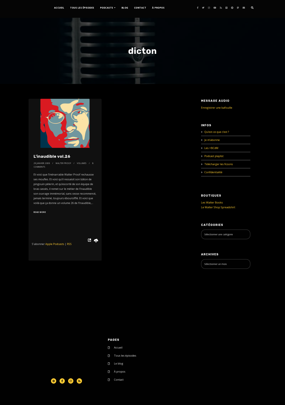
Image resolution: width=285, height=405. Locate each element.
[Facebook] (197, 7)
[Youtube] (215, 7)
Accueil (59, 7)
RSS (69, 244)
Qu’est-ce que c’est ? (216, 132)
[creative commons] (211, 284)
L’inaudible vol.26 (51, 156)
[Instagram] (209, 7)
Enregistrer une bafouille (216, 107)
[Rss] (79, 381)
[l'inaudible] (37, 9)
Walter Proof (63, 163)
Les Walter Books (212, 202)
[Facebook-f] (62, 381)
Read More (39, 212)
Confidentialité (213, 172)
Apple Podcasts (54, 244)
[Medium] (226, 7)
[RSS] (221, 7)
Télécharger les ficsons (218, 164)
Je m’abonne (212, 140)
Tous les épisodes (82, 7)
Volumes (81, 163)
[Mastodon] (238, 7)
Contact (140, 7)
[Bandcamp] (232, 7)
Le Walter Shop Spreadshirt (218, 207)
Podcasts (106, 7)
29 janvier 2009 (42, 163)
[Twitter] (203, 7)
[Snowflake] (53, 381)
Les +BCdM (211, 148)
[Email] (244, 7)
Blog (125, 7)
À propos (158, 7)
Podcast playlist (213, 156)
